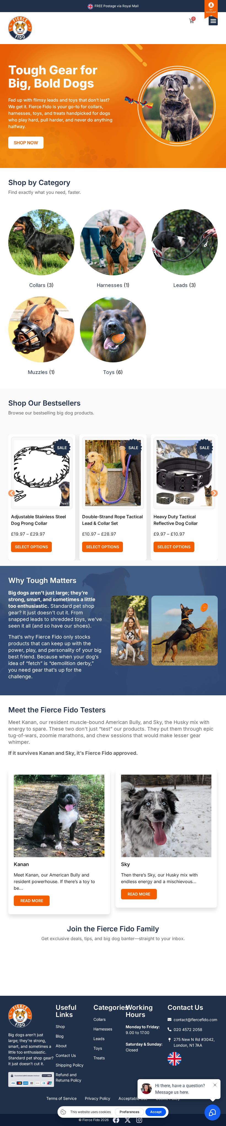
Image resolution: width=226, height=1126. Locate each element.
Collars (99, 1019)
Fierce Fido (91, 1120)
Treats (99, 1058)
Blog (60, 1036)
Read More (31, 900)
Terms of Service (61, 1098)
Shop (60, 1026)
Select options (31, 546)
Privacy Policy (97, 1098)
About (61, 1045)
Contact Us (66, 1055)
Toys (97, 1048)
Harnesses (102, 1029)
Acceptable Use (133, 1098)
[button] (213, 20)
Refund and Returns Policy (68, 1077)
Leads (98, 1038)
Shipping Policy (70, 1065)
